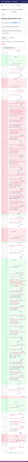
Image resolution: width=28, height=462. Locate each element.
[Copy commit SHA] (10, 9)
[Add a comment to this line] (1, 51)
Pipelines (12, 37)
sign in (15, 452)
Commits (13, 5)
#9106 (9, 30)
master (15, 22)
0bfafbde (10, 22)
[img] (19, 22)
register (10, 452)
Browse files (14, 11)
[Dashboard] (10, 1)
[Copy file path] (14, 48)
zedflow (6, 5)
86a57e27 (18, 5)
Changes (4, 37)
